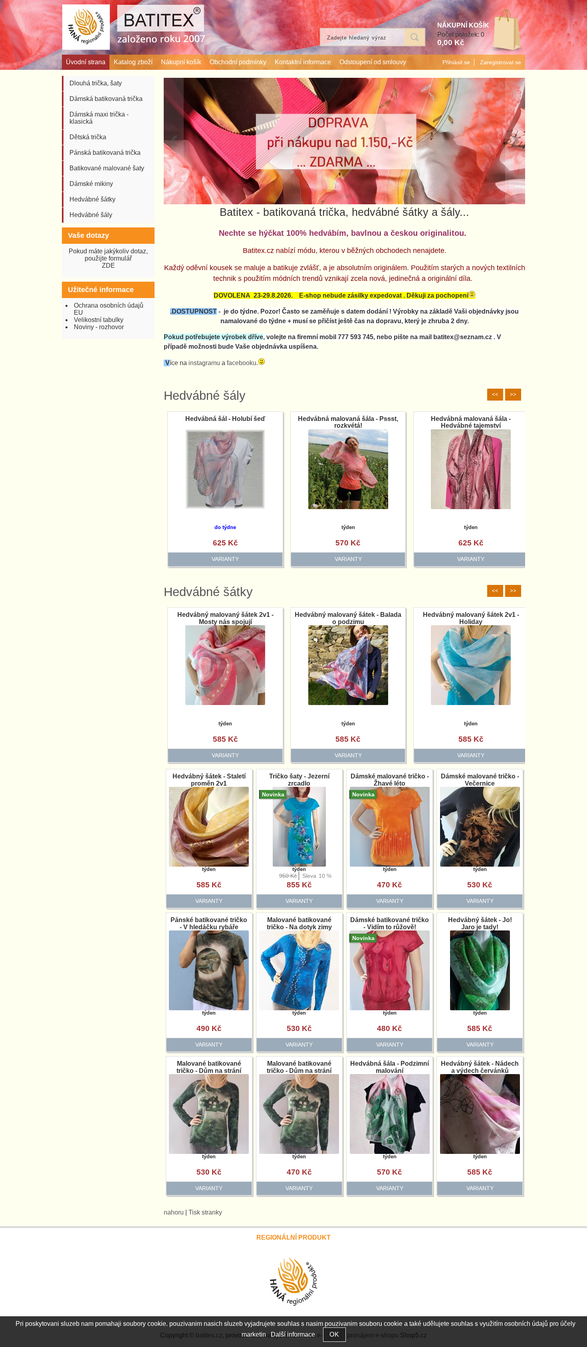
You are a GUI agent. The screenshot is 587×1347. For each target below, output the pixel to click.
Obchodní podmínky (238, 62)
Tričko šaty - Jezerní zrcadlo (299, 780)
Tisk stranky (205, 1212)
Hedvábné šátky (208, 592)
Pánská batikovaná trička (105, 152)
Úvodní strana (85, 62)
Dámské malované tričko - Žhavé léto (390, 780)
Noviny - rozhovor (99, 327)
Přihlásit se (456, 62)
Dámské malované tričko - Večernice (480, 780)
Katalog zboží (133, 62)
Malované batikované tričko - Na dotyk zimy (299, 923)
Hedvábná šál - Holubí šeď (344, 418)
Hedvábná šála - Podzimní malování (389, 1067)
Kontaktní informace (303, 62)
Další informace (293, 1334)
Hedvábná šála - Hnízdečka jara (221, 418)
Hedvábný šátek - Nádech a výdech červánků (480, 1067)
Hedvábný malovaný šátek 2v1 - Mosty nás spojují (225, 618)
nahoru (174, 1212)
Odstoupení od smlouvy (372, 62)
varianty (221, 559)
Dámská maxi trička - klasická (99, 118)
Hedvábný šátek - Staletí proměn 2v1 (209, 780)
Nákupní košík (181, 62)
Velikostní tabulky (98, 319)
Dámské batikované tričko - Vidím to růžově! (389, 923)
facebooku (241, 362)
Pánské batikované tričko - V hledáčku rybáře (209, 923)
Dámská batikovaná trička (106, 98)
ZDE (108, 265)
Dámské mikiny (91, 183)
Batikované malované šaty (106, 168)
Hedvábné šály (205, 396)
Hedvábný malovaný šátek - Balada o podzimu (348, 618)
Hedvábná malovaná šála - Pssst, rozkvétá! (467, 422)
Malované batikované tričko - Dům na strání (208, 1067)
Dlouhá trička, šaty (95, 83)
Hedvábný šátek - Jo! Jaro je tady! (480, 923)
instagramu (204, 362)
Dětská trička (87, 137)
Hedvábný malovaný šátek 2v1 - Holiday (471, 618)
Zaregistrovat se (500, 62)
